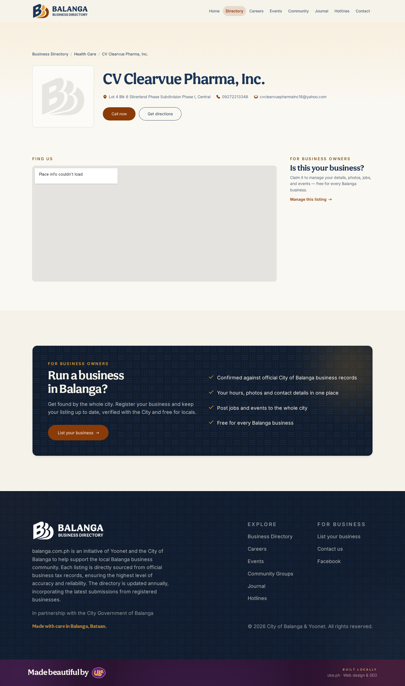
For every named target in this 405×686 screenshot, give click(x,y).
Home (214, 11)
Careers (256, 11)
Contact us (330, 549)
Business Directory (50, 54)
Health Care (85, 54)
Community (298, 11)
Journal (321, 11)
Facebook (329, 561)
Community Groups (270, 574)
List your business (339, 536)
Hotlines (342, 11)
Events (276, 11)
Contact (363, 11)
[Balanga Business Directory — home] (60, 11)
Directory (234, 11)
